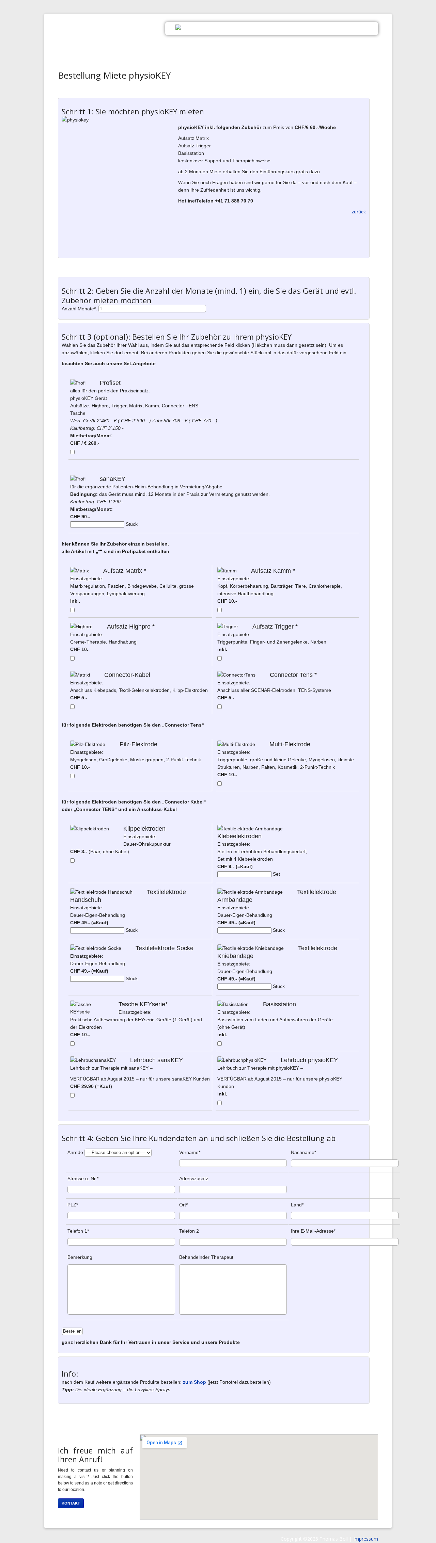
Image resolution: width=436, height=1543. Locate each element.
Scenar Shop (318, 28)
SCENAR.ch (117, 32)
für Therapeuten (218, 28)
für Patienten (271, 28)
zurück (359, 211)
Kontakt (357, 28)
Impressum (365, 1539)
